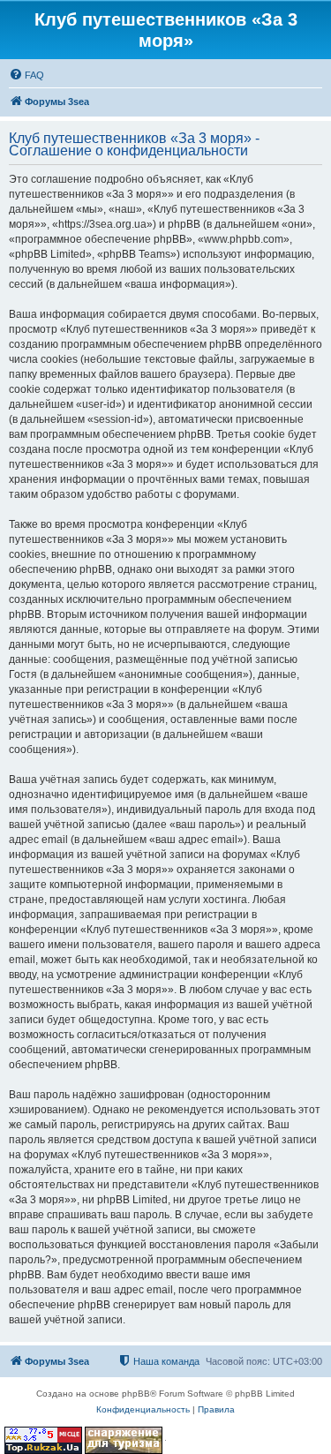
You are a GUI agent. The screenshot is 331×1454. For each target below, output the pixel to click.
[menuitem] (26, 75)
